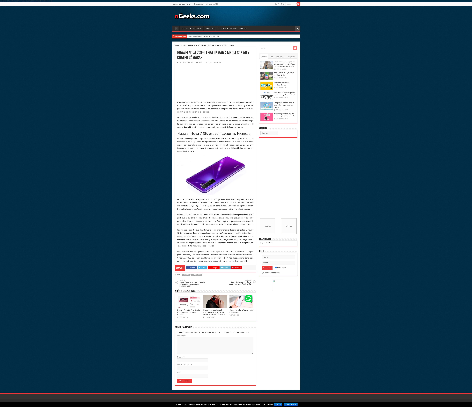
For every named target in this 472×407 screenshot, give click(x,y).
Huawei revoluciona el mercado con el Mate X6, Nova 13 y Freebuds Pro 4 (214, 312)
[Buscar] (298, 4)
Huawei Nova (196, 275)
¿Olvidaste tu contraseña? (271, 273)
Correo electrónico (184, 364)
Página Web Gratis (266, 243)
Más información (290, 404)
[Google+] (278, 4)
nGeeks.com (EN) (212, 4)
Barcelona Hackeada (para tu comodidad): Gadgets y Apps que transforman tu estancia (284, 64)
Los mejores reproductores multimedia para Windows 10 (240, 282)
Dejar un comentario (214, 62)
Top (271, 57)
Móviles (183, 45)
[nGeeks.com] (192, 15)
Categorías (197, 28)
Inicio (176, 28)
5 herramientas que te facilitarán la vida (201, 36)
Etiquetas (291, 57)
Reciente (264, 57)
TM (180, 62)
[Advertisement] (195, 80)
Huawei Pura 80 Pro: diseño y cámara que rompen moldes (188, 312)
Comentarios (280, 57)
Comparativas (210, 28)
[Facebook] (281, 4)
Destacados (185, 28)
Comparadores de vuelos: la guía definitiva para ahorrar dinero (284, 105)
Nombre (180, 357)
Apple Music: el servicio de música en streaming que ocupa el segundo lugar (192, 283)
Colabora (233, 28)
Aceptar (278, 404)
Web (178, 372)
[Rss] (276, 4)
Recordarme (281, 268)
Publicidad (243, 28)
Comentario (181, 336)
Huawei (186, 275)
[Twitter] (284, 4)
